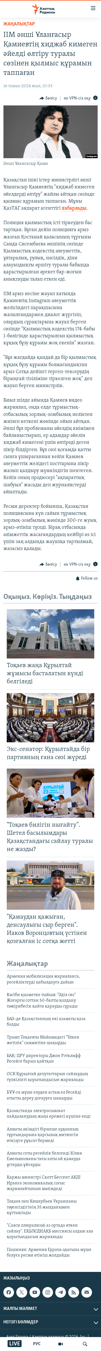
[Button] (48, 98)
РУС (37, 1344)
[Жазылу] (86, 1292)
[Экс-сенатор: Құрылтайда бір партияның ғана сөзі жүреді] (50, 717)
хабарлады (74, 208)
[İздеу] (85, 1344)
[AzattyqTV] (60, 1344)
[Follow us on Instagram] (47, 1292)
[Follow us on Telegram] (60, 1292)
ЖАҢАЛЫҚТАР (19, 24)
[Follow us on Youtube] (34, 1292)
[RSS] (73, 1292)
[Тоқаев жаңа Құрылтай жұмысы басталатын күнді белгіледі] (50, 633)
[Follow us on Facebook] (8, 1292)
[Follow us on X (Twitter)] (21, 1292)
